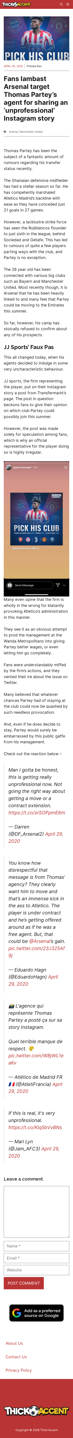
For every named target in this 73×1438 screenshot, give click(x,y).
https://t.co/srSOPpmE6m (36, 812)
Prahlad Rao (34, 66)
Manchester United (31, 131)
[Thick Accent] (16, 4)
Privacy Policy (19, 1370)
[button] (61, 4)
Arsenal (13, 131)
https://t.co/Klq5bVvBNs (35, 1127)
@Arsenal (39, 941)
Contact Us (16, 1357)
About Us (14, 1343)
